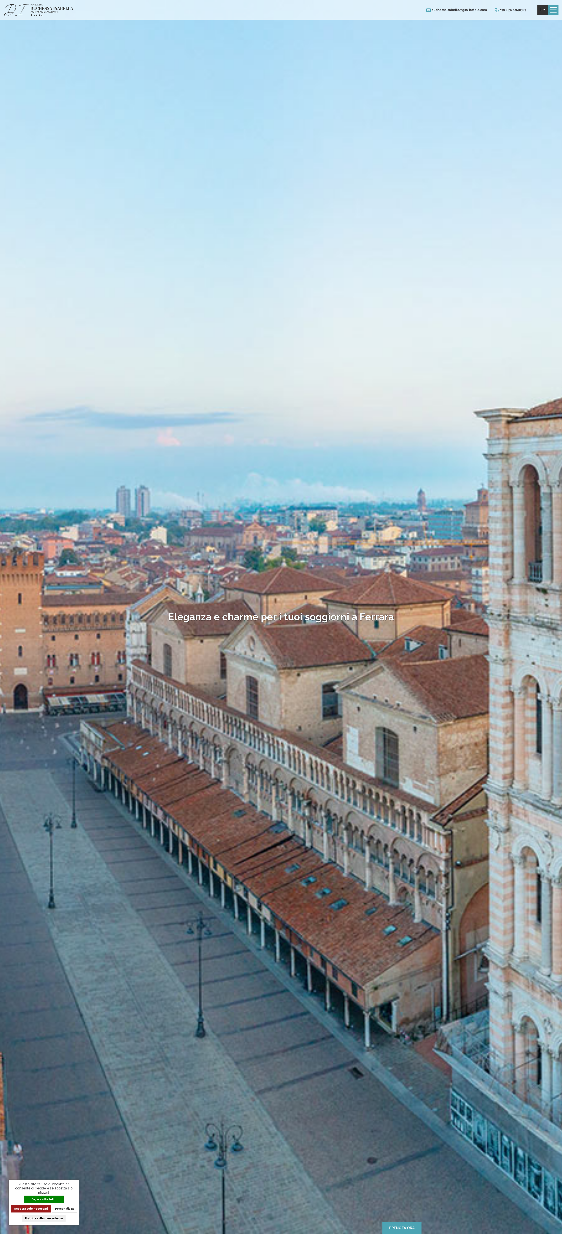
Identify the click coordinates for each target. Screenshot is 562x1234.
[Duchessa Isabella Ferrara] (39, 15)
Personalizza (64, 1208)
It (541, 10)
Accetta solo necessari (31, 1208)
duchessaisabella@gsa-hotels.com (459, 10)
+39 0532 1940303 (512, 10)
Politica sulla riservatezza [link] (44, 1218)
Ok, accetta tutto (43, 1199)
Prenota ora (402, 1228)
